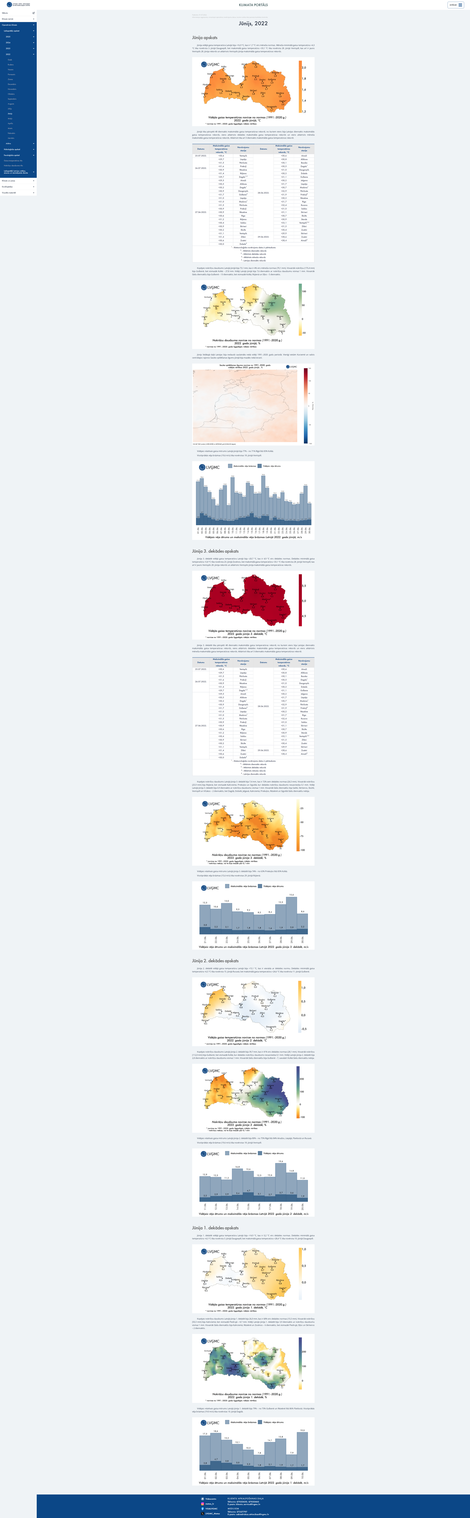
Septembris (12, 99)
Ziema (10, 79)
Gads (10, 60)
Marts (10, 128)
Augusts (11, 104)
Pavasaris (11, 74)
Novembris (12, 89)
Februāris (11, 133)
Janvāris (11, 138)
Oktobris (11, 94)
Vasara (10, 69)
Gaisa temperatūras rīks (13, 160)
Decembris (12, 84)
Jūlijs (10, 109)
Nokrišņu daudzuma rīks (13, 165)
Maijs (10, 118)
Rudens (11, 64)
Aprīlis (10, 123)
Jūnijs (10, 113)
